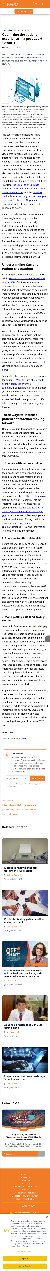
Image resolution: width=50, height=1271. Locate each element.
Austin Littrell (12, 980)
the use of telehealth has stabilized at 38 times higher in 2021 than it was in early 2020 (24, 188)
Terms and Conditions (25, 1192)
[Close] (47, 1217)
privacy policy (12, 786)
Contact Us (25, 1183)
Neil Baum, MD (13, 1032)
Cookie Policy (22, 1246)
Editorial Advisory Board (25, 1186)
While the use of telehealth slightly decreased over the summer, (23, 383)
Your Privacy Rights (25, 1198)
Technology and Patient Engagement (20, 805)
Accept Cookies (25, 1266)
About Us (25, 1174)
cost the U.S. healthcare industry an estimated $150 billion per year (22, 511)
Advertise (25, 1177)
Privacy (25, 1189)
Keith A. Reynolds (14, 875)
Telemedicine (8, 800)
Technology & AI (11, 814)
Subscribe (36, 778)
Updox (24, 738)
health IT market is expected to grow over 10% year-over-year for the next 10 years (25, 196)
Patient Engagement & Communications (21, 809)
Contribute (25, 1180)
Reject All (25, 1259)
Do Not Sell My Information (25, 1195)
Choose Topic (22, 11)
